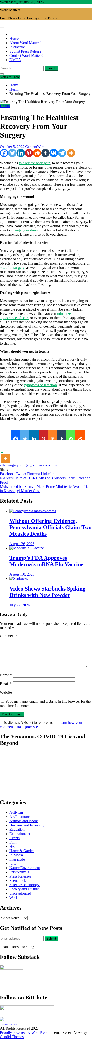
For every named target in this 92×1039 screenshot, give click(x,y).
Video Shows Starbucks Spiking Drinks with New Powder (47, 592)
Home (14, 38)
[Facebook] (4, 153)
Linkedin (47, 474)
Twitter (21, 474)
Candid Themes (12, 1037)
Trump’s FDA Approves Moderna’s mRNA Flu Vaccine (46, 561)
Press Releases (20, 876)
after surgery (9, 465)
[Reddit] (37, 153)
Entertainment (19, 834)
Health (5, 106)
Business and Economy (26, 825)
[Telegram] (62, 153)
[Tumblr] (45, 153)
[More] (71, 153)
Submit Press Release (25, 51)
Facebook (8, 474)
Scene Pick (17, 881)
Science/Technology (24, 885)
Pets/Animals (19, 872)
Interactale (17, 47)
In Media (16, 855)
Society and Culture (24, 889)
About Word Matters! (25, 43)
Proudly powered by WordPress (24, 1032)
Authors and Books (23, 821)
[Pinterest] (29, 153)
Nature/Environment (24, 868)
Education (17, 829)
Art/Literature (19, 817)
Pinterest (34, 474)
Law (12, 863)
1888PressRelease (9, 1024)
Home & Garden (21, 851)
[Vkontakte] (54, 153)
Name (6, 675)
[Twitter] (12, 153)
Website (6, 692)
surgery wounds (45, 465)
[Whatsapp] (70, 435)
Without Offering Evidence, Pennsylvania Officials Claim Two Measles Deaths (50, 527)
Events (14, 838)
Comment (8, 636)
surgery (25, 465)
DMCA (15, 60)
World (14, 898)
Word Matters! (10, 10)
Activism (16, 812)
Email (6, 684)
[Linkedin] (21, 153)
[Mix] (52, 435)
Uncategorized (20, 893)
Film (12, 842)
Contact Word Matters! (26, 55)
